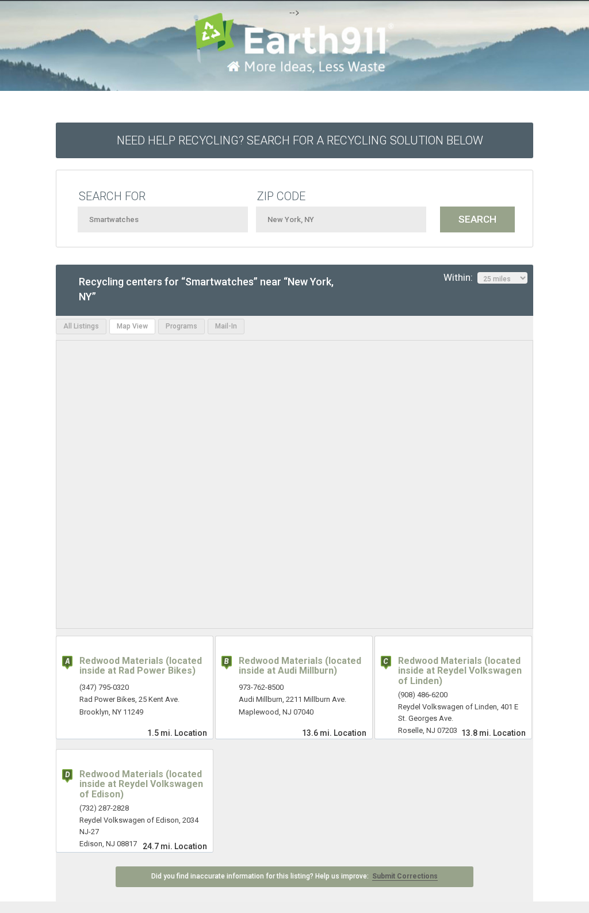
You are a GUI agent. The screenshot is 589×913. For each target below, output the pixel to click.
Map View (132, 326)
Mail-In (226, 326)
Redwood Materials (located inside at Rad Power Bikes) (140, 666)
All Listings (81, 326)
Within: (460, 277)
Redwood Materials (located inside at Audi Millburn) (300, 666)
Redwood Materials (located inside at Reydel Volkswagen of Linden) (460, 670)
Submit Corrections (405, 876)
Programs (181, 326)
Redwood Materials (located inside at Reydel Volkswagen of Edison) (141, 784)
